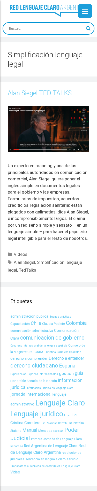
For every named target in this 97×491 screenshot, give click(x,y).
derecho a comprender (29, 358)
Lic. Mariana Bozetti (54, 423)
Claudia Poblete (53, 324)
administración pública (29, 316)
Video (15, 472)
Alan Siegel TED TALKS (40, 93)
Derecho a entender (66, 358)
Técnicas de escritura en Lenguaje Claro (55, 466)
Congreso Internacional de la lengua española (38, 345)
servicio (72, 459)
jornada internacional (30, 394)
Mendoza (45, 431)
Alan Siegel (24, 262)
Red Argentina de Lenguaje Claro (50, 446)
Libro (67, 415)
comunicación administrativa (31, 331)
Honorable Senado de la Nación (33, 381)
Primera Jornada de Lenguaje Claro (56, 439)
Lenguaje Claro (60, 402)
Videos (20, 254)
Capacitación (20, 324)
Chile (36, 323)
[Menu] (85, 11)
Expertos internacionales (42, 374)
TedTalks (27, 270)
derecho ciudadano (34, 365)
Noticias (58, 431)
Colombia (76, 323)
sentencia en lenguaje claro (45, 459)
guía (79, 373)
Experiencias (18, 374)
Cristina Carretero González (63, 352)
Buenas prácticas (60, 316)
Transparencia (19, 466)
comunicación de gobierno (52, 337)
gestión (66, 373)
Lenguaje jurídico (36, 414)
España (67, 366)
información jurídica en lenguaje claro (49, 388)
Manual (30, 430)
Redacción (16, 446)
